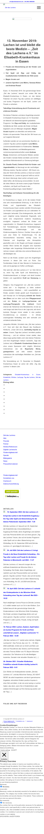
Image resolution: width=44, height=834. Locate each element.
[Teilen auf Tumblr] (6, 402)
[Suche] (33, 7)
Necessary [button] (3, 784)
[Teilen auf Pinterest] (6, 395)
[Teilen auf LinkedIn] (6, 399)
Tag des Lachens (29, 377)
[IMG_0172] (22, 27)
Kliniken (13, 377)
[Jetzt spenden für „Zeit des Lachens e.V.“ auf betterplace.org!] (11, 498)
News (5, 461)
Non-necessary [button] (4, 800)
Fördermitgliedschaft (10, 452)
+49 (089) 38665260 (29, 1)
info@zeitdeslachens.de (16, 1)
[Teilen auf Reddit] (6, 409)
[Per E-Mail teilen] (6, 413)
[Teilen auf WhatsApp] (6, 392)
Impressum (7, 481)
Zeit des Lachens (9, 435)
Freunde (6, 441)
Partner (5, 444)
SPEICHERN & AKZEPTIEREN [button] (10, 816)
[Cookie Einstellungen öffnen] (16, 833)
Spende (6, 455)
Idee (4, 438)
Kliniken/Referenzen (10, 446)
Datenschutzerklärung (11, 484)
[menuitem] (33, 7)
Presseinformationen (10, 464)
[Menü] (38, 7)
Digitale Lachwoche (10, 449)
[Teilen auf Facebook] (6, 385)
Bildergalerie (7, 458)
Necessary (6, 787)
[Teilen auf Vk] (6, 406)
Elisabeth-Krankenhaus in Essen (27, 374)
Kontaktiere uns (8, 478)
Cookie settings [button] (5, 750)
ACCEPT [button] (14, 750)
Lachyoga (20, 377)
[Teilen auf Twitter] (6, 388)
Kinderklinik (6, 377)
